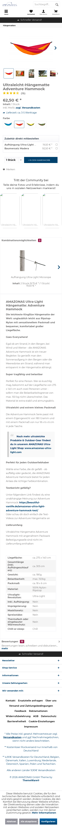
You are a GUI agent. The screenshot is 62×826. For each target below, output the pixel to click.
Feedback (20, 711)
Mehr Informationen (44, 812)
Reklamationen (38, 711)
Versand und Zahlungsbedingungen (31, 705)
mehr (5, 648)
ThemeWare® (31, 780)
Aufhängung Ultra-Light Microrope (25, 144)
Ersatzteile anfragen (30, 700)
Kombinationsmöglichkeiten (21, 240)
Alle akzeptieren (29, 821)
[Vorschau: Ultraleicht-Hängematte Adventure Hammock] (31, 73)
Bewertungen (10, 641)
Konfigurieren (48, 821)
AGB (35, 716)
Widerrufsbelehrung (18, 716)
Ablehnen (11, 821)
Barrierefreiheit (16, 721)
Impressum (31, 726)
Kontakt (10, 700)
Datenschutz (48, 716)
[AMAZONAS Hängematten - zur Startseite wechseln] (15, 4)
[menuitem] (6, 12)
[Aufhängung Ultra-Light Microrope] (31, 260)
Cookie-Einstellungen (42, 721)
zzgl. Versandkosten (28, 107)
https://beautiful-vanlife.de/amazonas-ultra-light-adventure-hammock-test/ (25, 506)
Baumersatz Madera (16, 148)
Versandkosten (12, 737)
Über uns (51, 700)
